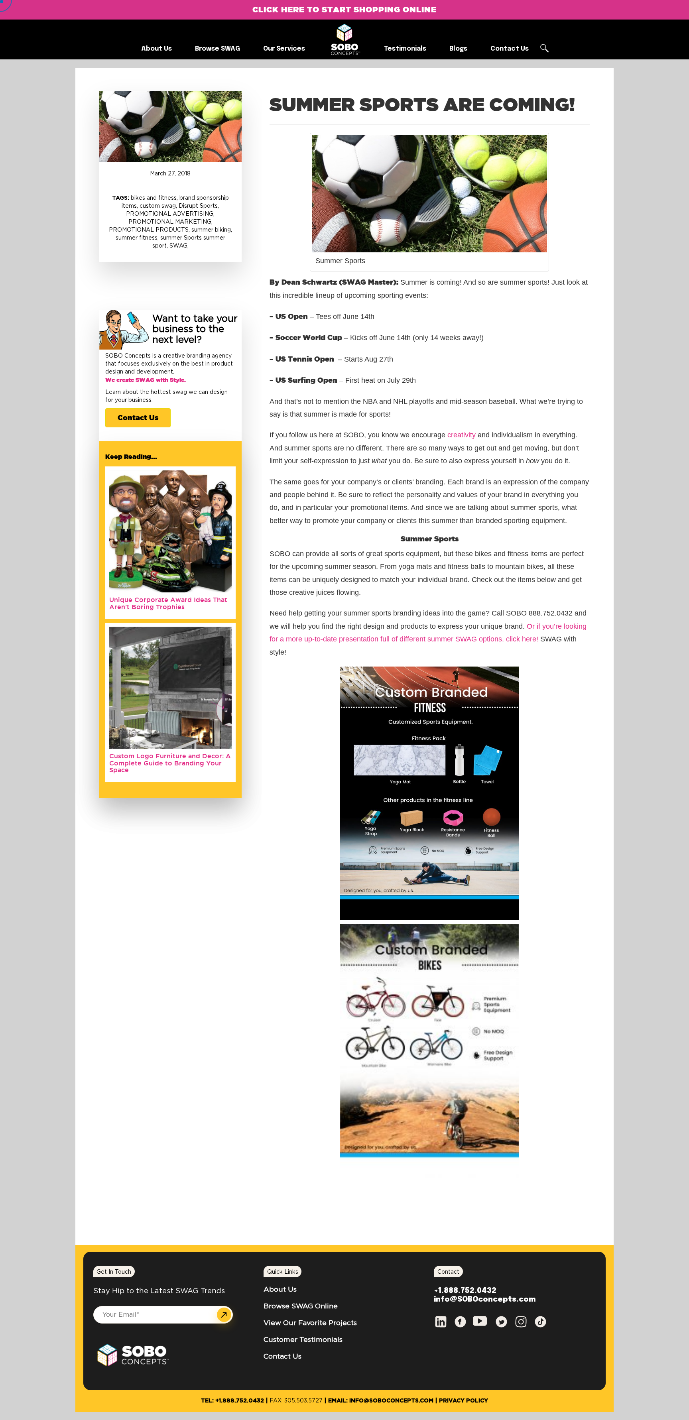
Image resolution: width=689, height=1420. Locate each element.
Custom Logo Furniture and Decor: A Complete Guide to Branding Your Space (170, 762)
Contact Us (138, 417)
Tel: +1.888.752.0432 (232, 1401)
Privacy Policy (463, 1401)
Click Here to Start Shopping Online (344, 9)
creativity (461, 435)
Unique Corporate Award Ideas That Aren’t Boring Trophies (168, 603)
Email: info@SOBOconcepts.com (380, 1401)
